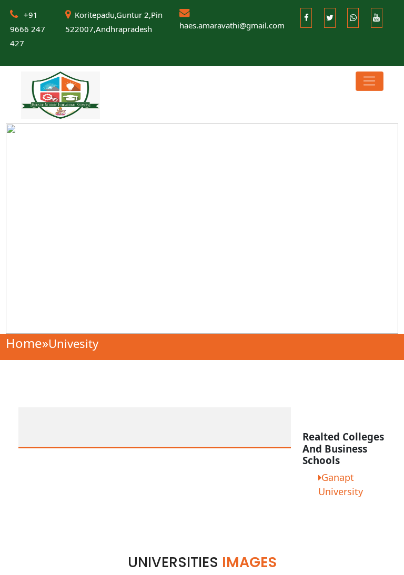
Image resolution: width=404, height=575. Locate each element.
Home (27, 343)
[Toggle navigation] (369, 81)
